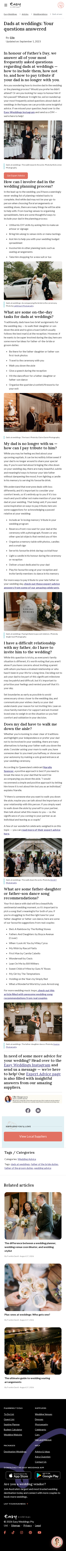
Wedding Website (13, 1434)
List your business (15, 1504)
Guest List (9, 1419)
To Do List (9, 1414)
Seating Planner (12, 1424)
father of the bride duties (44, 1164)
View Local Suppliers (33, 1136)
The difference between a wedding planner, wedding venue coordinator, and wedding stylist (30, 1247)
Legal (38, 1525)
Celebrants (40, 1429)
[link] (5, 1532)
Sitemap (15, 1525)
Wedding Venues (43, 1414)
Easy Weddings (10, 14)
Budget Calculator (13, 1429)
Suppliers (40, 1408)
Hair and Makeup (43, 1439)
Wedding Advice (40, 14)
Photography (41, 1424)
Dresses (39, 1419)
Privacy (27, 1525)
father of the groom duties (18, 1167)
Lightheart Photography (23, 306)
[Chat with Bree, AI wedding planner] (57, 1542)
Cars (37, 1434)
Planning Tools (13, 1408)
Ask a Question (42, 1456)
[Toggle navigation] (6, 5)
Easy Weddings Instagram (27, 1065)
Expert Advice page (43, 1074)
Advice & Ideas (42, 1451)
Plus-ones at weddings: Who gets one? (27, 1314)
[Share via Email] (38, 1110)
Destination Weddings (15, 1451)
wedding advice (42, 1167)
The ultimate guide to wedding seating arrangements (27, 1380)
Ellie (12, 37)
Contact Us (40, 1461)
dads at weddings (20, 1164)
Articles (25, 14)
